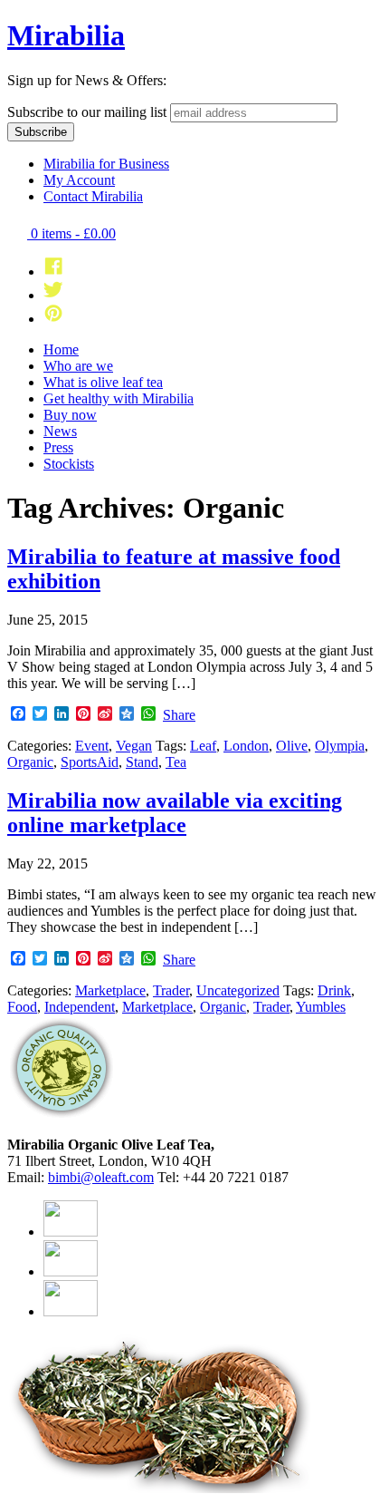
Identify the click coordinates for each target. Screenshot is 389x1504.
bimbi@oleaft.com (101, 1177)
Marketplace (110, 990)
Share (179, 715)
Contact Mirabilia (93, 196)
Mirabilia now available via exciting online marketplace (174, 813)
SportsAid (90, 762)
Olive (292, 745)
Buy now (70, 414)
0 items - (71, 233)
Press (58, 447)
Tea (176, 762)
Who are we (78, 366)
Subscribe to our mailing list (86, 112)
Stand (142, 762)
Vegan (134, 745)
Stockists (68, 463)
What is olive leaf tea (103, 382)
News (60, 431)
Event (92, 745)
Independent (79, 1006)
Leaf (203, 745)
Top (373, 1488)
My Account (79, 180)
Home (61, 349)
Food (22, 1006)
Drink (334, 990)
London (246, 745)
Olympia (340, 745)
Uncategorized (238, 990)
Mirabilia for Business (106, 163)
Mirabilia (66, 35)
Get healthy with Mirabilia (118, 398)
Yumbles (321, 1006)
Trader (171, 990)
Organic (30, 762)
